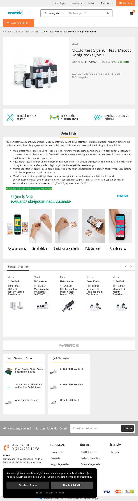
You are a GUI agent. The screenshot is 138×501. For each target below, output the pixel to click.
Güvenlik (55, 458)
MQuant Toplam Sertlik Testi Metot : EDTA (16, 292)
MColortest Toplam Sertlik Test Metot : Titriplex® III (94, 292)
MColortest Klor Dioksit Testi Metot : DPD (69, 292)
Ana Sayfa (60, 3)
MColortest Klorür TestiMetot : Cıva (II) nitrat (120, 292)
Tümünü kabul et (72, 485)
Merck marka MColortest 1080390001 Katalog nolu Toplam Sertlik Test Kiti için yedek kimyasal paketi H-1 (42, 292)
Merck (75, 44)
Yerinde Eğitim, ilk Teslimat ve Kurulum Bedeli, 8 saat (29, 386)
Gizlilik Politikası (89, 452)
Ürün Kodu (77, 61)
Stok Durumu (109, 61)
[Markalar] (69, 345)
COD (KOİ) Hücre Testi (71, 369)
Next (131, 266)
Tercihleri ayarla (28, 485)
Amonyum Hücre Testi (26, 400)
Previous (125, 266)
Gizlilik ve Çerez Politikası (51, 492)
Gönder (127, 428)
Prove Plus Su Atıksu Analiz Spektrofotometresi (29, 370)
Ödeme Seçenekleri (91, 464)
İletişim (91, 3)
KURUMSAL (57, 445)
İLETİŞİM (115, 445)
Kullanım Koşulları (90, 458)
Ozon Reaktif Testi (69, 400)
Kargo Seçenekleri (60, 464)
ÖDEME (84, 445)
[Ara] (108, 12)
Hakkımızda (76, 3)
